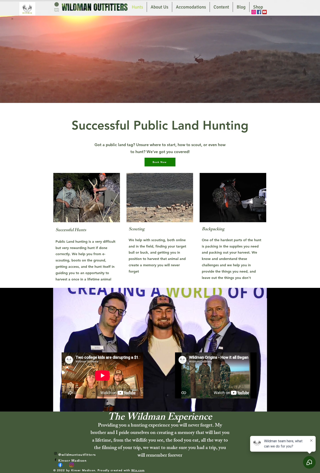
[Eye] (27, 9)
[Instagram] (253, 12)
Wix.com (138, 470)
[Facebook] (259, 12)
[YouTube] (264, 12)
